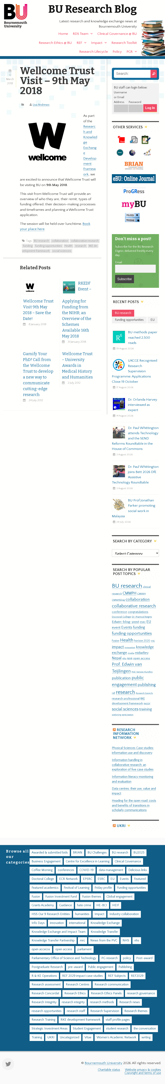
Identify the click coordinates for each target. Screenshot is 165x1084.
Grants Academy (43, 905)
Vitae (88, 1037)
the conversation (145, 1028)
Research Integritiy (44, 1002)
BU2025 (138, 852)
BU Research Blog (92, 9)
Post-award (144, 958)
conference (119, 612)
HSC (153, 641)
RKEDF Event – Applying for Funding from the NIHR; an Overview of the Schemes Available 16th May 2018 (76, 310)
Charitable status (109, 1070)
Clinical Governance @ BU (117, 34)
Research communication (112, 984)
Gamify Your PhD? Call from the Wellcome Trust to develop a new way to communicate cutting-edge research (38, 374)
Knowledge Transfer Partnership (53, 940)
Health (68, 246)
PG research (109, 958)
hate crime (84, 905)
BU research (41, 241)
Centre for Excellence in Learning (87, 861)
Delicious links (137, 870)
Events (126, 627)
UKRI (121, 826)
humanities (82, 914)
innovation (130, 647)
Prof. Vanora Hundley (142, 672)
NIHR (129, 658)
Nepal (117, 658)
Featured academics (45, 888)
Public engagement (100, 967)
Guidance (65, 905)
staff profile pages (118, 1019)
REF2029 (137, 976)
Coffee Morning (42, 870)
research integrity (73, 1002)
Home (63, 34)
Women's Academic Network (116, 1037)
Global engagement (119, 896)
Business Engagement (46, 861)
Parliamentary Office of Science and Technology (64, 958)
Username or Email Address (120, 97)
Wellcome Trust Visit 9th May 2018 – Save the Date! (38, 310)
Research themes (135, 1011)
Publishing (125, 967)
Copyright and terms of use (143, 1073)
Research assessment (46, 984)
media (131, 653)
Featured (140, 879)
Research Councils (144, 693)
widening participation (122, 715)
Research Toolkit (124, 43)
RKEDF (147, 703)
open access (141, 658)
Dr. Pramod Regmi (142, 616)
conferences (66, 870)
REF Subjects (117, 976)
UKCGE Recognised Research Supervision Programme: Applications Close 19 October (134, 371)
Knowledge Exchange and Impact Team (59, 932)
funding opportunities (48, 246)
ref (113, 693)
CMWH (141, 593)
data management (111, 870)
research (80, 246)
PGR (130, 52)
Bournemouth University (19, 16)
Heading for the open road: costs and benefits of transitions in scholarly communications (134, 805)
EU (148, 622)
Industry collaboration (124, 914)
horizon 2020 (142, 640)
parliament (84, 949)
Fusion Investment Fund (61, 896)
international (77, 923)
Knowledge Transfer (104, 932)
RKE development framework (80, 1019)
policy (127, 958)
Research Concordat (45, 993)
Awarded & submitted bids (50, 852)
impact (118, 647)
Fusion (115, 640)
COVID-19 (86, 870)
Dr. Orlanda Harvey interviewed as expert (142, 405)
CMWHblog (118, 600)
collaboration (60, 241)
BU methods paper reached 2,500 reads (142, 337)
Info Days (38, 923)
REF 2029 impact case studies (82, 976)
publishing (147, 685)
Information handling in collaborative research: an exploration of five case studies (133, 764)
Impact (96, 43)
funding (27, 246)
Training (37, 1037)
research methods (102, 1002)
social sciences (61, 251)
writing (146, 1037)
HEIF (115, 905)
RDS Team (80, 34)
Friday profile (103, 888)
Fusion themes (91, 896)
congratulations (138, 612)
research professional (126, 698)
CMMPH (129, 593)
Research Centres (77, 984)
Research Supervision (104, 1011)
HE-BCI (101, 905)
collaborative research (85, 241)
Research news (129, 1002)
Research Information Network (126, 734)
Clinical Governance (128, 861)
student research (117, 1028)
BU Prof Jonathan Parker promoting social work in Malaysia (133, 508)
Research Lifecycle (93, 52)
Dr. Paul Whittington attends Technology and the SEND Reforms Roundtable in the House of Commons (135, 438)
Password (135, 102)
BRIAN (77, 852)
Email (118, 262)
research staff (76, 1011)
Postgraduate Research (47, 967)
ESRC (143, 622)
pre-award (75, 967)
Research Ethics (75, 993)
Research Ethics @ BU (55, 43)
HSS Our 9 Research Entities (51, 914)
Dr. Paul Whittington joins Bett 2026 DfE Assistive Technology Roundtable (135, 474)
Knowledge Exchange (105, 923)
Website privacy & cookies (143, 1070)
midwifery (141, 653)
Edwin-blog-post (125, 622)
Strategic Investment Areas (50, 1028)
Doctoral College (121, 616)
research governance (141, 993)
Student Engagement (87, 1028)
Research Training (43, 1019)
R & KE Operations (44, 976)
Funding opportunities (131, 888)
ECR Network (68, 879)
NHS (126, 940)
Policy (117, 52)
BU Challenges (97, 852)
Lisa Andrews (41, 104)
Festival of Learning (76, 888)
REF (79, 43)
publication (121, 678)
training (145, 709)
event (116, 627)
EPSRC (87, 879)
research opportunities (47, 1011)
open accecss (41, 949)
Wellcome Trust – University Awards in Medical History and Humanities (77, 366)
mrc (82, 940)
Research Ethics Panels (106, 993)
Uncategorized (69, 1037)
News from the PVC (103, 940)
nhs (124, 658)
